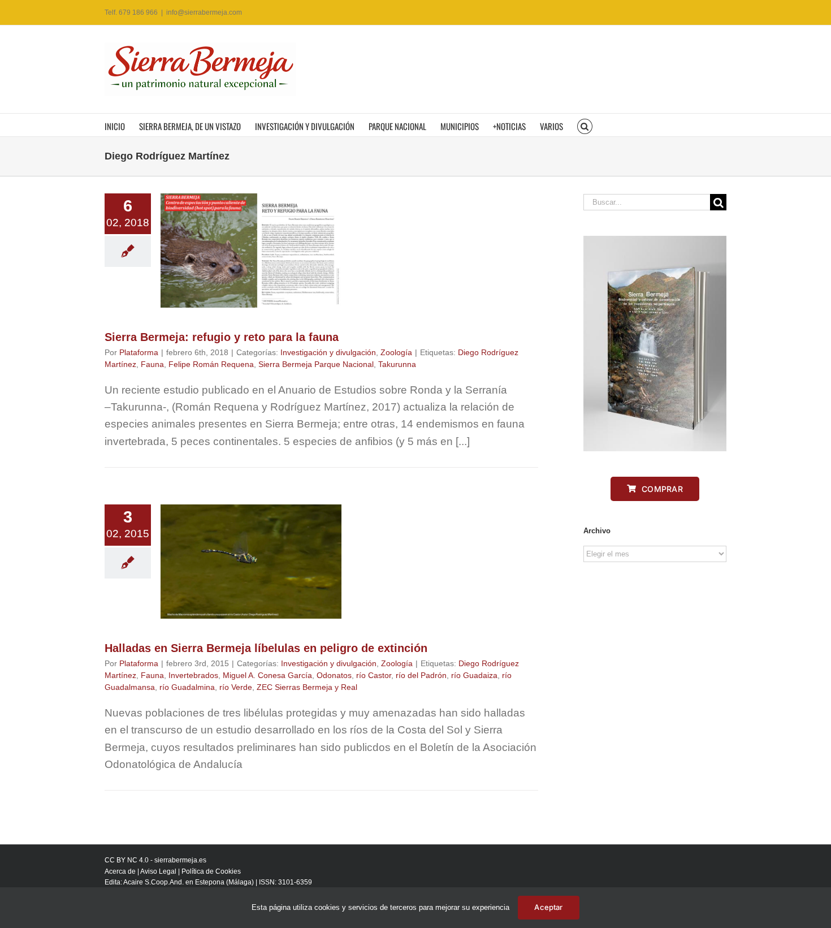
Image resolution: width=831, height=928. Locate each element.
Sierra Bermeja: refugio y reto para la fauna (222, 337)
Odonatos (334, 675)
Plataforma (138, 352)
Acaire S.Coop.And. (153, 882)
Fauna (152, 364)
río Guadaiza (474, 675)
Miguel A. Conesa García (267, 675)
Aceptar (548, 907)
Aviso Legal (158, 871)
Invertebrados (193, 675)
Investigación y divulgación (328, 352)
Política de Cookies (211, 871)
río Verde (235, 687)
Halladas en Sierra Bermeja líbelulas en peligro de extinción (266, 648)
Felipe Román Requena (211, 364)
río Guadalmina (187, 687)
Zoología (396, 352)
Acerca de (120, 871)
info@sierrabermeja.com (204, 12)
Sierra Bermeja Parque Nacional (316, 364)
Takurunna (397, 364)
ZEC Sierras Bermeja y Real (307, 687)
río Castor (373, 675)
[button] (584, 125)
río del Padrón (421, 675)
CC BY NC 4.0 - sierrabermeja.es (155, 860)
